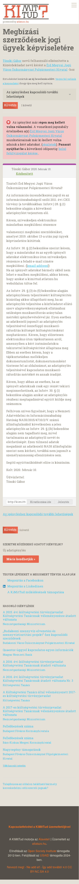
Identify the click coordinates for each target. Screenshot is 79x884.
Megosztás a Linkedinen (25, 586)
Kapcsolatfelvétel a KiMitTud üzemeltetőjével (39, 827)
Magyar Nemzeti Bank (17, 654)
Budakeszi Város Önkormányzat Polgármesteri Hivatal (39, 643)
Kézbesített (24, 173)
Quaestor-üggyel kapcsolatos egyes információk (38, 650)
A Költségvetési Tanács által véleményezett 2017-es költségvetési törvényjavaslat (39, 694)
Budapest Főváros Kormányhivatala (26, 731)
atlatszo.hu (23, 21)
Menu (74, 4)
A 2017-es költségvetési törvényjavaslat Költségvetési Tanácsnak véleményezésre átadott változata (39, 711)
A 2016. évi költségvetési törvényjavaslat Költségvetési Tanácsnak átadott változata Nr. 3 (38, 678)
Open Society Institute (42, 851)
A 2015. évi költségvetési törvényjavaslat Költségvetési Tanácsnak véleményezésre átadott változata (39, 615)
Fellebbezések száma (18, 726)
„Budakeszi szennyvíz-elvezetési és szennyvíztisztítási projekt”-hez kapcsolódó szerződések (35, 634)
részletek (49, 144)
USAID (44, 855)
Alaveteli (44, 839)
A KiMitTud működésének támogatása (35, 592)
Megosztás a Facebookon (25, 580)
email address (37, 266)
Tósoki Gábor (12, 61)
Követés (10, 105)
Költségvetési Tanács (16, 685)
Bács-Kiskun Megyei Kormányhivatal (27, 742)
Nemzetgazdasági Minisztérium (24, 624)
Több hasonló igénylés (14, 765)
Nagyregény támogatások (22, 749)
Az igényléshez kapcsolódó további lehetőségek (32, 94)
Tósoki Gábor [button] (21, 169)
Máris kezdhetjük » (20, 559)
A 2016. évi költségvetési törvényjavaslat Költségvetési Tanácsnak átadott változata (34, 663)
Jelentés (63, 502)
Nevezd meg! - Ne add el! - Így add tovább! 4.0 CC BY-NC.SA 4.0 (39, 869)
